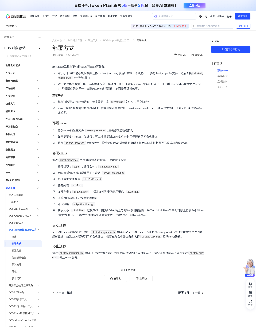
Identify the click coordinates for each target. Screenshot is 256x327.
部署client (222, 76)
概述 (14, 236)
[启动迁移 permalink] (69, 225)
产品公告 (10, 73)
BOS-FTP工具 (16, 222)
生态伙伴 (100, 16)
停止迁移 (222, 87)
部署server (222, 70)
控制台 (221, 16)
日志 (14, 271)
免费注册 (243, 16)
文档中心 (11, 26)
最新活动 (34, 16)
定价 (74, 16)
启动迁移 (222, 81)
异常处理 (16, 264)
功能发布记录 (13, 65)
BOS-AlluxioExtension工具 (22, 320)
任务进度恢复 (19, 257)
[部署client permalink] (70, 153)
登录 (229, 16)
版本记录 (16, 278)
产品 (54, 16)
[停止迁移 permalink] (69, 246)
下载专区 (13, 202)
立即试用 (243, 26)
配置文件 (16, 250)
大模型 (45, 16)
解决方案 (65, 16)
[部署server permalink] (71, 123)
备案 (212, 16)
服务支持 (112, 16)
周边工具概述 (16, 195)
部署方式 (16, 243)
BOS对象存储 (15, 48)
